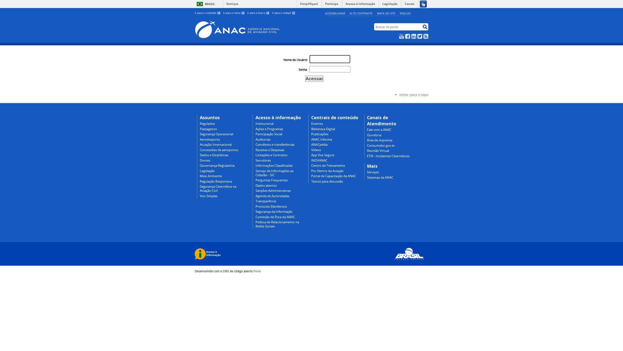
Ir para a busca (257, 12)
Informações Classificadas (274, 166)
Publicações (319, 134)
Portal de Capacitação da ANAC (333, 176)
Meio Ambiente (211, 176)
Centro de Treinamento (328, 166)
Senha (303, 70)
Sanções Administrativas (273, 191)
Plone (257, 271)
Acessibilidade (335, 13)
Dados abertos (266, 186)
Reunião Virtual (378, 151)
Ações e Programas (269, 129)
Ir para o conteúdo (207, 12)
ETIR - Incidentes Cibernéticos (388, 156)
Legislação (207, 171)
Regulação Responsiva (216, 181)
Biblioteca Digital (323, 129)
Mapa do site (386, 13)
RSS (425, 36)
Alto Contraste (361, 13)
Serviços (232, 4)
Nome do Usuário (295, 60)
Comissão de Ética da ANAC (275, 217)
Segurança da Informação (274, 212)
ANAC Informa (321, 139)
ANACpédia (319, 145)
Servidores (263, 160)
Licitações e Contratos (271, 155)
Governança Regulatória (217, 166)
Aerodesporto (210, 139)
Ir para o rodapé (283, 12)
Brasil (210, 4)
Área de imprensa (379, 140)
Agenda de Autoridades (272, 196)
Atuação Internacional (216, 145)
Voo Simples (209, 196)
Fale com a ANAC (379, 130)
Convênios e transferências (275, 145)
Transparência (266, 201)
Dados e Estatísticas (214, 155)
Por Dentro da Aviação (327, 171)
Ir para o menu (233, 12)
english (405, 13)
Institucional (265, 124)
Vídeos (316, 150)
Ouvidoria (374, 135)
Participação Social (269, 134)
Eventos (317, 124)
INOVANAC (319, 160)
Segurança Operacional (216, 134)
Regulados (207, 124)
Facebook (407, 36)
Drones (205, 160)
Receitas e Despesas (270, 150)
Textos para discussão (327, 181)
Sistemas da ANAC (380, 178)
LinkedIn (413, 36)
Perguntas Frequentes (272, 180)
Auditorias (263, 139)
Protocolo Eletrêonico (271, 207)
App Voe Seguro (322, 155)
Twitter (419, 36)
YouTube (401, 36)
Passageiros (208, 129)
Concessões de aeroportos (219, 150)
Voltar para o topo (413, 94)
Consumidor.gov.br (381, 146)
